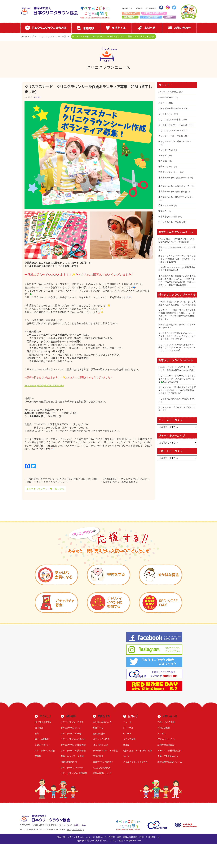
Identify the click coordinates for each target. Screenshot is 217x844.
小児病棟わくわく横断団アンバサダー (176, 197)
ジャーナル (128, 728)
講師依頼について (69, 762)
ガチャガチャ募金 (101, 739)
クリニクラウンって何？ (72, 722)
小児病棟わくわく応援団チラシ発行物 (176, 177)
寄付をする (98, 728)
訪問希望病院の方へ (167, 745)
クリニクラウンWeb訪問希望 (74, 773)
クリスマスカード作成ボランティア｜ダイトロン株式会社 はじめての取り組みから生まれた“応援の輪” (177, 390)
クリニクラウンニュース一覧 (52, 36)
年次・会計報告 (42, 739)
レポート (127, 733)
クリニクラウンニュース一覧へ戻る (45, 489)
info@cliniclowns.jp (75, 829)
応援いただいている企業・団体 (137, 750)
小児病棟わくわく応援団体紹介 (172, 191)
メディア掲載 (129, 739)
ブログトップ (27, 36)
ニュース (127, 722)
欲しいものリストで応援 (169, 222)
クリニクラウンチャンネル (135, 762)
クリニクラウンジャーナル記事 (172, 125)
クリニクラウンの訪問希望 (73, 750)
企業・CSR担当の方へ (168, 756)
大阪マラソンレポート (168, 172)
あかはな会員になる (102, 722)
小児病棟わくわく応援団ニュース (173, 186)
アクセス (162, 733)
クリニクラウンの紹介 (45, 750)
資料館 (38, 756)
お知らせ (37, 97)
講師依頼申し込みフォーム (170, 762)
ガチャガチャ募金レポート (170, 108)
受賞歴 (126, 745)
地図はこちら (80, 825)
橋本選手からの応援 (167, 216)
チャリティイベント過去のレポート (174, 141)
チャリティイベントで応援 (170, 136)
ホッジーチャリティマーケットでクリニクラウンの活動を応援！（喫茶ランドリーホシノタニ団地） (177, 259)
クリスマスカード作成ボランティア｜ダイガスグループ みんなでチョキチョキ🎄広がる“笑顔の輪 (177, 379)
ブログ (126, 756)
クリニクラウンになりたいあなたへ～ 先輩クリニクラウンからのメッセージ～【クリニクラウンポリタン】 (177, 336)
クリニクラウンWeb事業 (169, 119)
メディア (162, 155)
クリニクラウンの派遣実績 (73, 745)
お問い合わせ (164, 728)
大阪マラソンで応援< (103, 762)
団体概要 (39, 728)
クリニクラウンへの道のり (73, 739)
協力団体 (162, 161)
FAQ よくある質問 (166, 722)
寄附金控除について (102, 773)
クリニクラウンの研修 (71, 733)
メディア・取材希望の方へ (170, 750)
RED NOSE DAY (165, 97)
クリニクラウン (165, 114)
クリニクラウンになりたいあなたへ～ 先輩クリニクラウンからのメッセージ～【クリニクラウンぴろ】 (177, 347)
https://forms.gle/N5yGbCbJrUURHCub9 (44, 385)
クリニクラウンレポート (169, 130)
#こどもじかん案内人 (168, 92)
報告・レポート (165, 166)
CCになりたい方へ (166, 739)
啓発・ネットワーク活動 (72, 756)
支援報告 (162, 211)
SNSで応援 (98, 756)
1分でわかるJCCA (43, 722)
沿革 (37, 733)
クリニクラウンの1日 (70, 728)
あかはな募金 (99, 733)
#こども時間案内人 (101, 767)
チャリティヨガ (165, 150)
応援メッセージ (165, 205)
